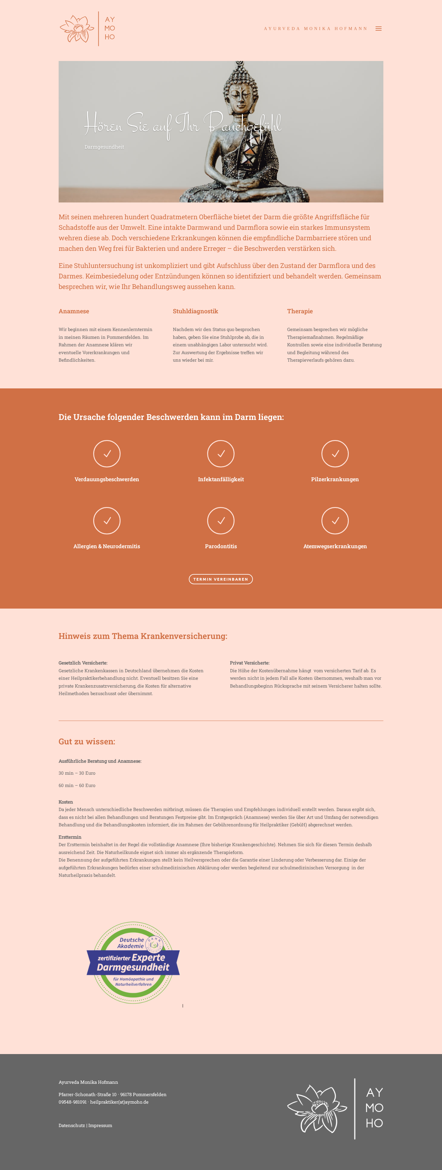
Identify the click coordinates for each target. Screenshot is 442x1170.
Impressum (100, 1125)
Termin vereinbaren (220, 579)
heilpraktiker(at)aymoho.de (119, 1102)
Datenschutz (72, 1125)
